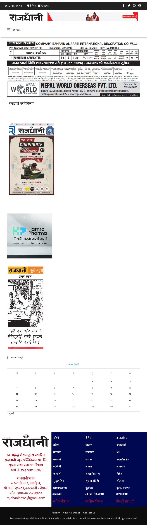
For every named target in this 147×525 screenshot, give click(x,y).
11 (17, 394)
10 (130, 388)
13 (55, 394)
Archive (45, 6)
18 (17, 400)
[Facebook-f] (123, 5)
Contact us (89, 513)
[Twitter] (129, 5)
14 (73, 394)
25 (17, 406)
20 (54, 400)
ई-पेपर (33, 6)
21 (73, 400)
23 (111, 400)
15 (92, 394)
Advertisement (71, 513)
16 (111, 394)
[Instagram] (134, 5)
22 (92, 400)
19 (36, 400)
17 (130, 394)
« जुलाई (10, 414)
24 (130, 400)
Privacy (56, 513)
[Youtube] (140, 5)
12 (36, 394)
